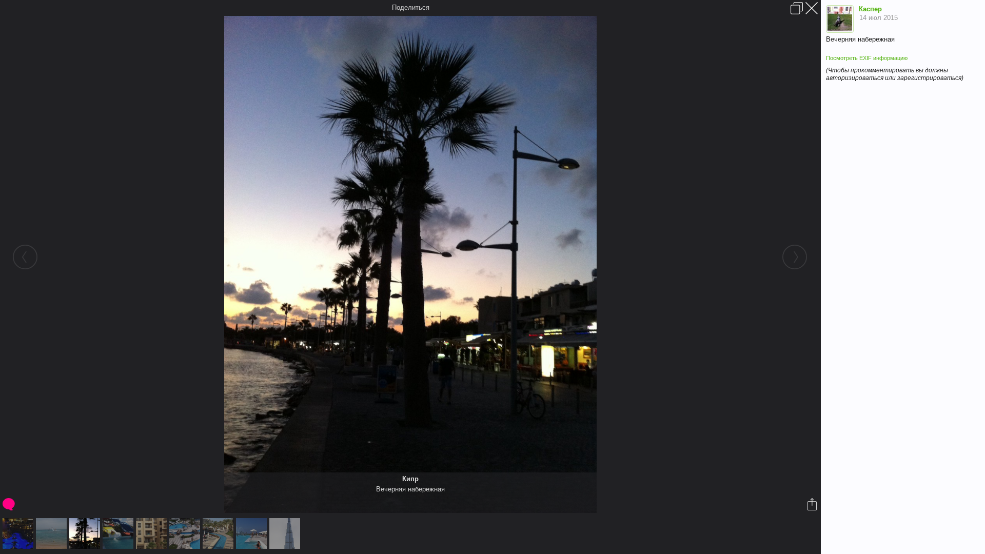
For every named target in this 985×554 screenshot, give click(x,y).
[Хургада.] (219, 533)
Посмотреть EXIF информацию (867, 58)
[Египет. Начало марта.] (19, 533)
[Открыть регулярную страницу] (797, 8)
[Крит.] (252, 533)
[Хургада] (186, 533)
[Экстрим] (52, 533)
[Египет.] (152, 533)
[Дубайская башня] (286, 533)
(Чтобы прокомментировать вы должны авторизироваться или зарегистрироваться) (894, 74)
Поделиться (410, 7)
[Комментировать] (9, 504)
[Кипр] (86, 533)
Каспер (870, 9)
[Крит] (119, 533)
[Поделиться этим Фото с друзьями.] (813, 504)
